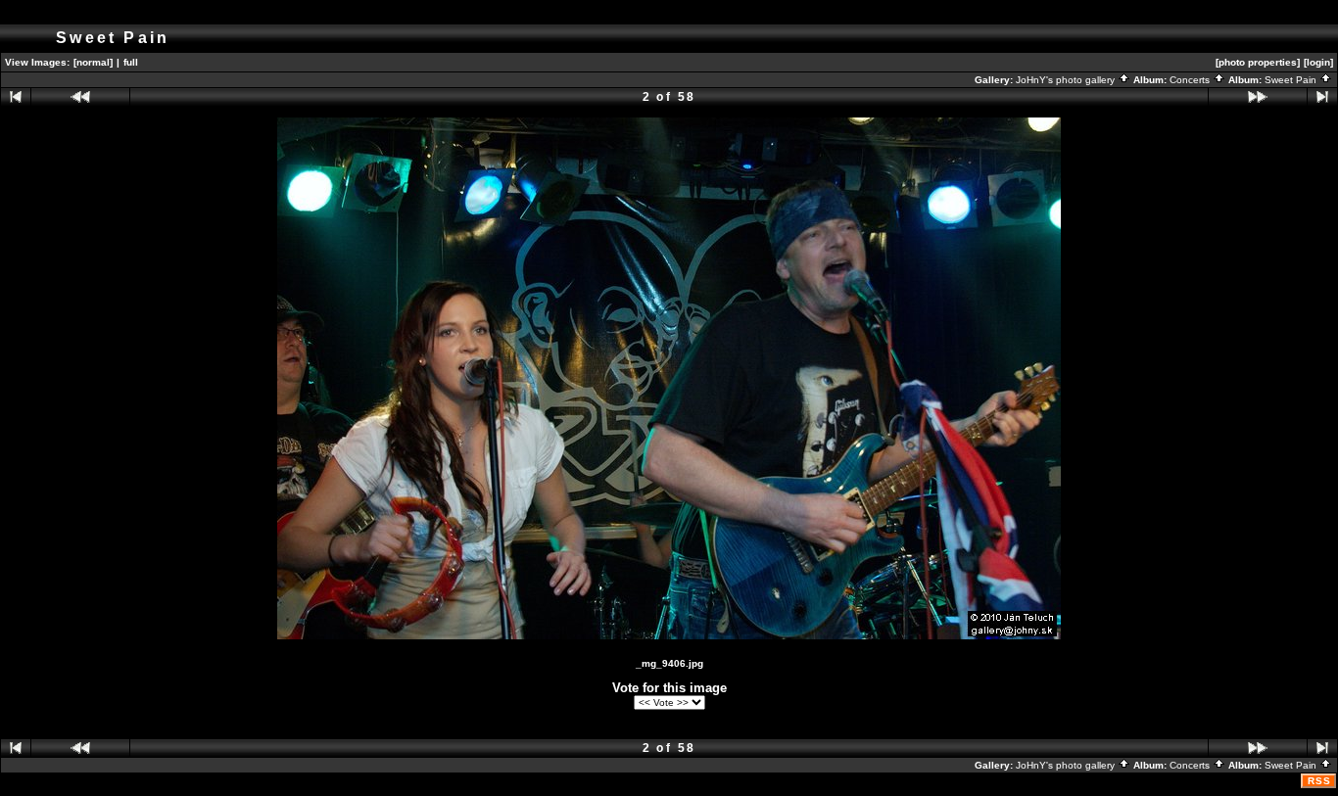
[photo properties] (1258, 62)
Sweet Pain (1292, 79)
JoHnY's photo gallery (1067, 79)
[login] (1318, 62)
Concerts (1191, 79)
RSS (1319, 780)
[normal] (93, 62)
